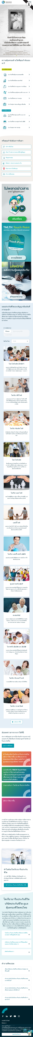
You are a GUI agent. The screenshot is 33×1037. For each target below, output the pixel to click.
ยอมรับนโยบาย (16, 1034)
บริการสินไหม (9, 146)
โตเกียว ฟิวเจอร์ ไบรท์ (16, 678)
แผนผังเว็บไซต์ (5, 1020)
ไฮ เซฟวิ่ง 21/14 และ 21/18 (16, 647)
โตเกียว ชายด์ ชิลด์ (16, 706)
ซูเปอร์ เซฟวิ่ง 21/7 (16, 584)
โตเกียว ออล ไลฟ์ (16, 493)
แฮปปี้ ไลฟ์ (16, 523)
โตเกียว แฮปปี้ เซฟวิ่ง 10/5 (16, 554)
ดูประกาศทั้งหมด (7, 745)
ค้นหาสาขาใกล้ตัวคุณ (11, 168)
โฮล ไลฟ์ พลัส (16, 460)
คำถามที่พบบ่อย (9, 174)
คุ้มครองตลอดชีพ (18, 331)
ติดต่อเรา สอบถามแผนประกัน (13, 163)
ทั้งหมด (7, 331)
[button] (29, 55)
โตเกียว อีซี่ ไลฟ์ (16, 395)
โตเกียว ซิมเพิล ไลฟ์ (16, 428)
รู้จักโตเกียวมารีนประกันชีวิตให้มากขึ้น (16, 885)
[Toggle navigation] (30, 2)
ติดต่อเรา (4, 1023)
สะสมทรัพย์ (8, 335)
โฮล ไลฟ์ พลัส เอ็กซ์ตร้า (16, 364)
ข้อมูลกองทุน (9, 157)
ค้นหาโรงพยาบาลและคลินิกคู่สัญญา (15, 152)
